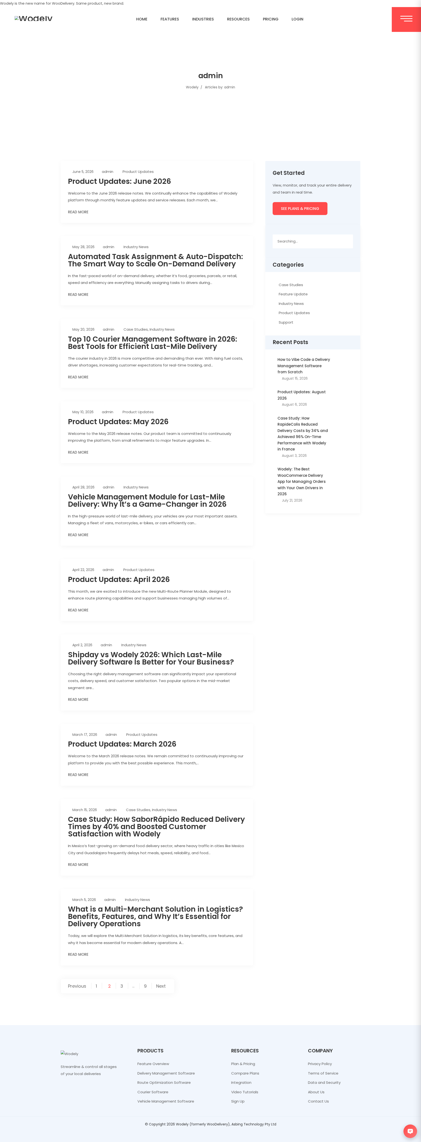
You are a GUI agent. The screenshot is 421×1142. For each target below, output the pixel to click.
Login (297, 19)
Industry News (136, 246)
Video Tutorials (244, 1092)
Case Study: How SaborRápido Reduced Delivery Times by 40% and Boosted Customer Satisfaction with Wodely (156, 826)
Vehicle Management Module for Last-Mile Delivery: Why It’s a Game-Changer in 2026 (147, 500)
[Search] (347, 241)
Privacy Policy (320, 1063)
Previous (77, 986)
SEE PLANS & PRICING (300, 208)
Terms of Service (323, 1073)
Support (286, 322)
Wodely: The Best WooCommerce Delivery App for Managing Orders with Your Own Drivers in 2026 (301, 481)
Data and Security (324, 1082)
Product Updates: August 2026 (301, 395)
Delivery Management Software (166, 1073)
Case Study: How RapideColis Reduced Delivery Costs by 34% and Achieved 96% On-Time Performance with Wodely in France (302, 434)
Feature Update (293, 294)
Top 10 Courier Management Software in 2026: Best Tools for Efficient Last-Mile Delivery (152, 343)
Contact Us (318, 1101)
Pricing (270, 19)
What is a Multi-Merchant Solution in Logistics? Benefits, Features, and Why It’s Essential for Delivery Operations (155, 916)
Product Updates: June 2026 (119, 181)
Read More (78, 212)
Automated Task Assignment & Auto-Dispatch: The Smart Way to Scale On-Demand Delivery (155, 260)
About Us (316, 1092)
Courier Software (152, 1092)
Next (161, 986)
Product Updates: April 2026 (119, 579)
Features (170, 19)
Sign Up (238, 1101)
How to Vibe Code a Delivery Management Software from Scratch (303, 365)
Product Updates (138, 171)
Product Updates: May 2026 (118, 421)
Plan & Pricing (243, 1063)
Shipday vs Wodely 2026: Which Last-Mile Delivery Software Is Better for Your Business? (151, 658)
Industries (203, 19)
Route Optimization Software (164, 1082)
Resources (238, 19)
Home (141, 19)
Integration (241, 1082)
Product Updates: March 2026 (122, 744)
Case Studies (136, 329)
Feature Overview (153, 1063)
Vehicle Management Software (165, 1101)
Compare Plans (245, 1073)
